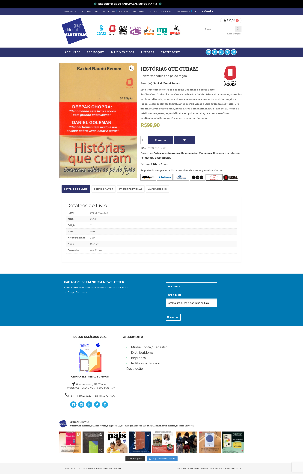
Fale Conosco (138, 11)
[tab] (76, 189)
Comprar (160, 140)
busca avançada (234, 34)
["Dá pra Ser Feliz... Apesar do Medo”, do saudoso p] (93, 442)
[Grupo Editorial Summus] (75, 31)
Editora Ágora (159, 164)
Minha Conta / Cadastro (149, 347)
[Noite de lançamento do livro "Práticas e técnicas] (233, 442)
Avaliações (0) (157, 189)
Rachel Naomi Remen (166, 83)
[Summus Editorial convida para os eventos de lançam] (163, 442)
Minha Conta (203, 11)
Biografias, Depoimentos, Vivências (189, 152)
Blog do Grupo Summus (160, 11)
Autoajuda (159, 152)
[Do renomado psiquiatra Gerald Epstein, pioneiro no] (210, 442)
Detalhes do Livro (76, 189)
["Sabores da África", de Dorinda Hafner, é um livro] (70, 442)
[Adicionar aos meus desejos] (184, 140)
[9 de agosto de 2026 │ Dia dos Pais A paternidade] (117, 442)
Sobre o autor (103, 189)
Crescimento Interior (226, 152)
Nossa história (70, 11)
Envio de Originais (89, 11)
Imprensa (123, 11)
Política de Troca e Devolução (143, 366)
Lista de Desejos (183, 11)
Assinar (174, 317)
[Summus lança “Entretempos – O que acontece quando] (140, 442)
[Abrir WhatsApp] (295, 466)
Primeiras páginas (130, 189)
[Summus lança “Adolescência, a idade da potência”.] (186, 442)
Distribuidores (108, 11)
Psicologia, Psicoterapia (155, 157)
